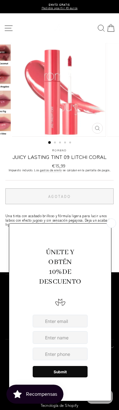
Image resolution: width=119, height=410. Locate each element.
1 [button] (49, 142)
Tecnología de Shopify (60, 405)
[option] (59, 6)
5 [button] (70, 143)
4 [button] (65, 143)
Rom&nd (59, 150)
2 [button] (55, 143)
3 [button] (60, 143)
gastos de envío (51, 170)
